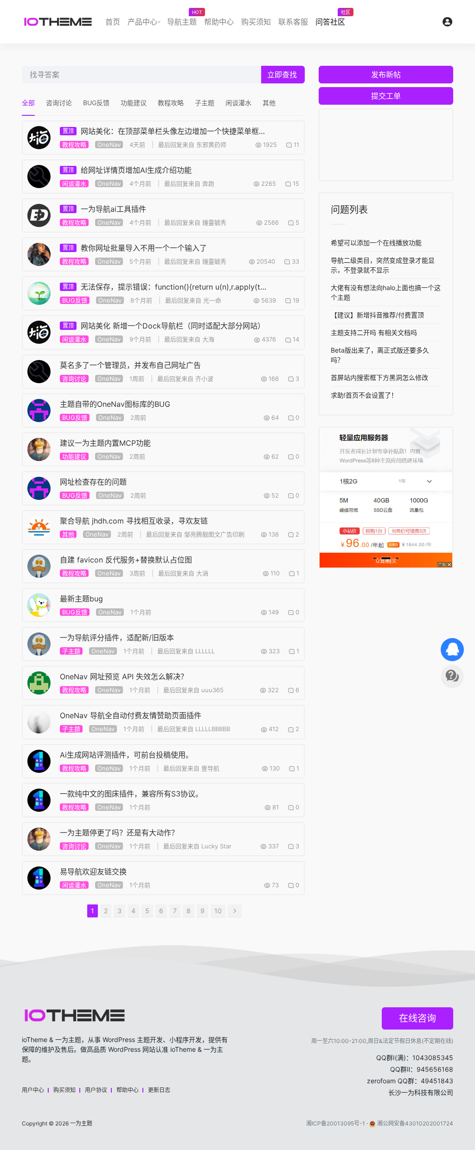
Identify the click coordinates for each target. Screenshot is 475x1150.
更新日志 (159, 1090)
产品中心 (142, 21)
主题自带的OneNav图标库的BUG (115, 404)
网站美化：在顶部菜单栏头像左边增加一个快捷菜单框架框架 (165, 131)
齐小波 (204, 378)
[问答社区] (452, 676)
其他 (269, 103)
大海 (208, 339)
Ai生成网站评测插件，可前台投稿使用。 (126, 754)
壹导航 (210, 768)
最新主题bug (81, 598)
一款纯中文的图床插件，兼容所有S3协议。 (131, 793)
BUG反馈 (96, 103)
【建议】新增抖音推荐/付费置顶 (377, 315)
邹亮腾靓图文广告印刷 (214, 534)
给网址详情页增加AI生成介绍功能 (127, 170)
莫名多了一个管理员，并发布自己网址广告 (130, 365)
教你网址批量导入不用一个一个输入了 (135, 248)
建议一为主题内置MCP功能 (105, 443)
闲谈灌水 (238, 103)
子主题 (204, 103)
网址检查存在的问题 (93, 482)
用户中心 (33, 1090)
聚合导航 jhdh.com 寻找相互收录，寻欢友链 (134, 520)
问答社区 (332, 19)
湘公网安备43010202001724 (415, 1123)
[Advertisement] (386, 144)
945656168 (435, 1069)
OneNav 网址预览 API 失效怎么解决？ (124, 676)
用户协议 (96, 1090)
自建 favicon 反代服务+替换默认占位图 (126, 559)
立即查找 (282, 74)
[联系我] (452, 649)
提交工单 (386, 96)
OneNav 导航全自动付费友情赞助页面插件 (130, 715)
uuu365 (212, 690)
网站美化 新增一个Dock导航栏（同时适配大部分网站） (164, 325)
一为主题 (81, 1123)
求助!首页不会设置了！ (364, 395)
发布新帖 (386, 74)
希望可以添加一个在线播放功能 (376, 242)
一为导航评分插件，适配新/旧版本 (117, 637)
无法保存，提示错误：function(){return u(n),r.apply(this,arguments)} (165, 286)
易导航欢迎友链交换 (93, 871)
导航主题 (183, 19)
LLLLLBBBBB (212, 729)
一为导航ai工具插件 (104, 209)
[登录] (447, 23)
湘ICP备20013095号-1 (335, 1123)
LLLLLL (205, 651)
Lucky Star (216, 846)
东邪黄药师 (211, 144)
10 (218, 911)
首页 (112, 21)
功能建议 (134, 103)
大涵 (202, 573)
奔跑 (208, 183)
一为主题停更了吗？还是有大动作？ (119, 832)
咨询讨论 (59, 103)
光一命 (212, 300)
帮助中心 (219, 21)
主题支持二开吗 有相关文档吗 (374, 332)
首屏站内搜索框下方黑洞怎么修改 (379, 377)
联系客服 (293, 21)
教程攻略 (171, 103)
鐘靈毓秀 (214, 222)
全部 (28, 103)
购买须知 (256, 21)
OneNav (109, 144)
